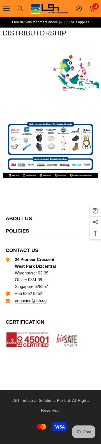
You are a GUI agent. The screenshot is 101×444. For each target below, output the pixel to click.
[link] (50, 149)
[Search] (20, 8)
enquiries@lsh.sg (31, 300)
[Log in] (78, 8)
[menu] (6, 8)
